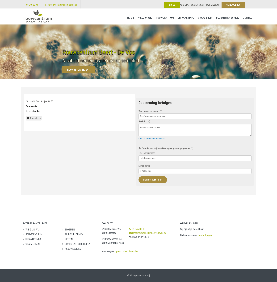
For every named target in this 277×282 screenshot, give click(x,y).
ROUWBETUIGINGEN (77, 69)
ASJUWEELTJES (73, 248)
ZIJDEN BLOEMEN (74, 234)
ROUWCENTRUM (165, 17)
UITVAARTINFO (186, 17)
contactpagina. (205, 235)
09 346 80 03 (32, 4)
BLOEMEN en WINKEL (227, 17)
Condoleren (35, 118)
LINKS (172, 4)
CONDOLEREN (233, 4)
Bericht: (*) (144, 121)
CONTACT (248, 17)
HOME (130, 17)
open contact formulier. (126, 251)
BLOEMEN (70, 229)
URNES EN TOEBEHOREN (77, 244)
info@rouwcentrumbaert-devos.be (61, 4)
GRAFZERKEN (205, 17)
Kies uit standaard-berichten (151, 138)
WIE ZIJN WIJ (145, 17)
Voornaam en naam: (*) (150, 111)
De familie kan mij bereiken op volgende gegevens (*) (165, 148)
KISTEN (69, 239)
